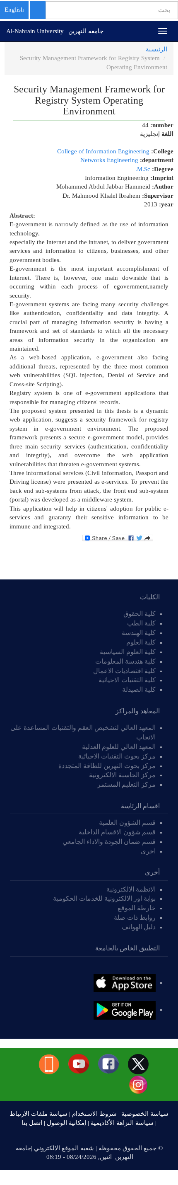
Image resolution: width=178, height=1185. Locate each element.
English (14, 9)
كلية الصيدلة (139, 689)
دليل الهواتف (139, 927)
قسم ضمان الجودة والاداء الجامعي (109, 841)
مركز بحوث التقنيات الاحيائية (117, 756)
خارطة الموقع (137, 907)
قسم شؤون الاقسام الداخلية (116, 832)
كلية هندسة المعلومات (125, 661)
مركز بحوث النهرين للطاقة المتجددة (107, 765)
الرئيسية (156, 49)
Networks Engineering (109, 160)
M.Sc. (142, 169)
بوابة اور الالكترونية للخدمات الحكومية (104, 898)
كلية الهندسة (139, 632)
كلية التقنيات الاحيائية (127, 679)
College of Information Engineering (103, 151)
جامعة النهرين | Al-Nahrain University (54, 31)
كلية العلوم (141, 642)
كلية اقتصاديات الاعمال (124, 670)
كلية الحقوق (139, 613)
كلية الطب (141, 623)
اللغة (167, 134)
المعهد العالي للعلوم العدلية (119, 746)
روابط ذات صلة (135, 917)
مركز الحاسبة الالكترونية (122, 774)
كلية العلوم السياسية (128, 651)
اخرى (148, 851)
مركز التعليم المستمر (126, 784)
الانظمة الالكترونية (131, 889)
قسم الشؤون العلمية (127, 822)
